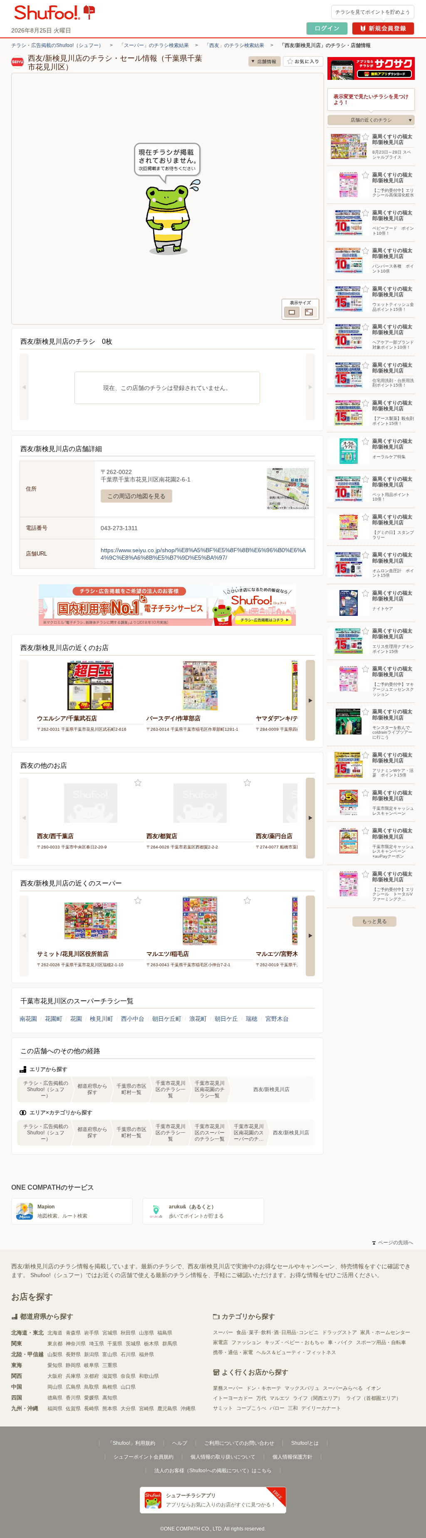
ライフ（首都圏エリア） (373, 1398)
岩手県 (91, 1333)
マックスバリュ (302, 1388)
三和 (293, 1408)
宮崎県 (146, 1408)
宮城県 (109, 1333)
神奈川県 (76, 1344)
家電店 (220, 1342)
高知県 (109, 1398)
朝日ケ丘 (226, 1018)
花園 (76, 1018)
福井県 (146, 1354)
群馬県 (169, 1344)
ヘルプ (179, 1443)
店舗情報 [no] (264, 61)
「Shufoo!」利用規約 (131, 1443)
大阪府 (54, 1376)
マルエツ (280, 1398)
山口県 (128, 1387)
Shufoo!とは (305, 1443)
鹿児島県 (167, 1408)
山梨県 (54, 1354)
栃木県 (151, 1344)
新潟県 (91, 1354)
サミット (223, 1408)
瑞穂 (252, 1018)
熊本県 (109, 1408)
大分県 (128, 1408)
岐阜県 (91, 1365)
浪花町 (198, 1018)
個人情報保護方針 (292, 1457)
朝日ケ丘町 (166, 1018)
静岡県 (73, 1365)
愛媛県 (91, 1398)
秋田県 (128, 1333)
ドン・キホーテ (263, 1388)
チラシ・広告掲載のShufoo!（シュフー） (57, 45)
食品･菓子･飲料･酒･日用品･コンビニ (277, 1332)
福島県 (164, 1333)
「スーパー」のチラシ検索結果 (154, 45)
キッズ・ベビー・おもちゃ (294, 1342)
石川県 (128, 1354)
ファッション (246, 1342)
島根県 (109, 1387)
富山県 (109, 1354)
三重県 (109, 1365)
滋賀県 (109, 1376)
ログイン (327, 28)
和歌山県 (149, 1376)
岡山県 (54, 1387)
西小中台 (132, 1018)
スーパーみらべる (343, 1388)
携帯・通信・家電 (233, 1352)
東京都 (54, 1344)
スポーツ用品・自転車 (381, 1342)
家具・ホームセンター (385, 1332)
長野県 (73, 1354)
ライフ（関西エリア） (318, 1398)
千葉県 (114, 1344)
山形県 (146, 1333)
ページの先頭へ (392, 1242)
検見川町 (101, 1018)
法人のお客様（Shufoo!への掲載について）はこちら (213, 1471)
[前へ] (24, 387)
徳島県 (54, 1398)
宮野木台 (277, 1018)
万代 (261, 1398)
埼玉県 (96, 1344)
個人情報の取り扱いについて (223, 1457)
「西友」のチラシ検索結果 (234, 45)
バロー (277, 1408)
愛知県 (54, 1365)
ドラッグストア (339, 1332)
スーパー (223, 1332)
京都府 (91, 1376)
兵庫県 (73, 1376)
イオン (373, 1388)
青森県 (73, 1333)
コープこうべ (251, 1408)
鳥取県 (91, 1387)
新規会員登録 (383, 28)
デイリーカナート (321, 1408)
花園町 (53, 1018)
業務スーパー (228, 1388)
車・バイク (340, 1342)
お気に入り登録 (138, 783)
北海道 (54, 1333)
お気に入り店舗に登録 (303, 61)
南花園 (28, 1018)
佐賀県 (73, 1408)
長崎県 (91, 1408)
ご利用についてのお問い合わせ (239, 1443)
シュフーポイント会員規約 (143, 1457)
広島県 (73, 1387)
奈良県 (128, 1376)
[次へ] (310, 387)
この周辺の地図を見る (136, 496)
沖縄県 (188, 1408)
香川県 (73, 1398)
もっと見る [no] (374, 921)
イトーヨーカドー (233, 1398)
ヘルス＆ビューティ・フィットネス (296, 1352)
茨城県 (133, 1344)
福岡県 (54, 1408)
